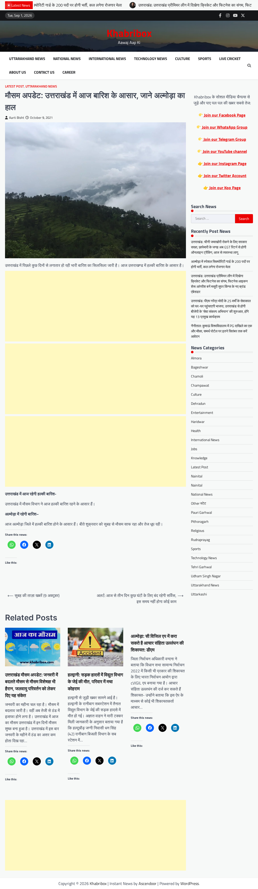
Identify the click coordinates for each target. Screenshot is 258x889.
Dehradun (198, 403)
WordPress (189, 883)
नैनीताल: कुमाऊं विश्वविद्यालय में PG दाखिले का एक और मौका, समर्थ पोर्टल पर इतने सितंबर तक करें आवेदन (221, 331)
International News (107, 59)
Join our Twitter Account (224, 176)
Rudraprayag (200, 539)
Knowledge (199, 458)
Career (68, 72)
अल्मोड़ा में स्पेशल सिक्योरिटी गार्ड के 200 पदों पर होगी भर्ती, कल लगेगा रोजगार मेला (220, 264)
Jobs (194, 448)
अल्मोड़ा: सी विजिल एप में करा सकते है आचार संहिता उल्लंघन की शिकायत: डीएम (157, 643)
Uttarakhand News (27, 59)
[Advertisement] (95, 306)
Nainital (196, 476)
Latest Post (14, 86)
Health (196, 430)
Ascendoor (147, 883)
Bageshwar (199, 367)
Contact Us (44, 72)
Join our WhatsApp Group (224, 127)
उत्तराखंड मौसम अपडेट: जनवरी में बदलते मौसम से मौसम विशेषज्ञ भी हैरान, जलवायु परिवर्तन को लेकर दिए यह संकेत (31, 685)
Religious (197, 530)
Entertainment (202, 412)
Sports (204, 59)
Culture (182, 59)
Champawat (200, 385)
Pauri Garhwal (201, 512)
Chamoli (197, 376)
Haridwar (198, 421)
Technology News (150, 59)
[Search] (249, 65)
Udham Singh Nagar (206, 576)
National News (67, 59)
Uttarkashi (199, 594)
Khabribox (129, 33)
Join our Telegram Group (224, 139)
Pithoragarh (200, 521)
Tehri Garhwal (201, 566)
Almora (196, 358)
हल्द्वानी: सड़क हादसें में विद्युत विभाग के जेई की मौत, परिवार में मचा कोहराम (95, 681)
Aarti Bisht (16, 117)
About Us (17, 72)
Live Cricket (230, 59)
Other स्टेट (198, 503)
